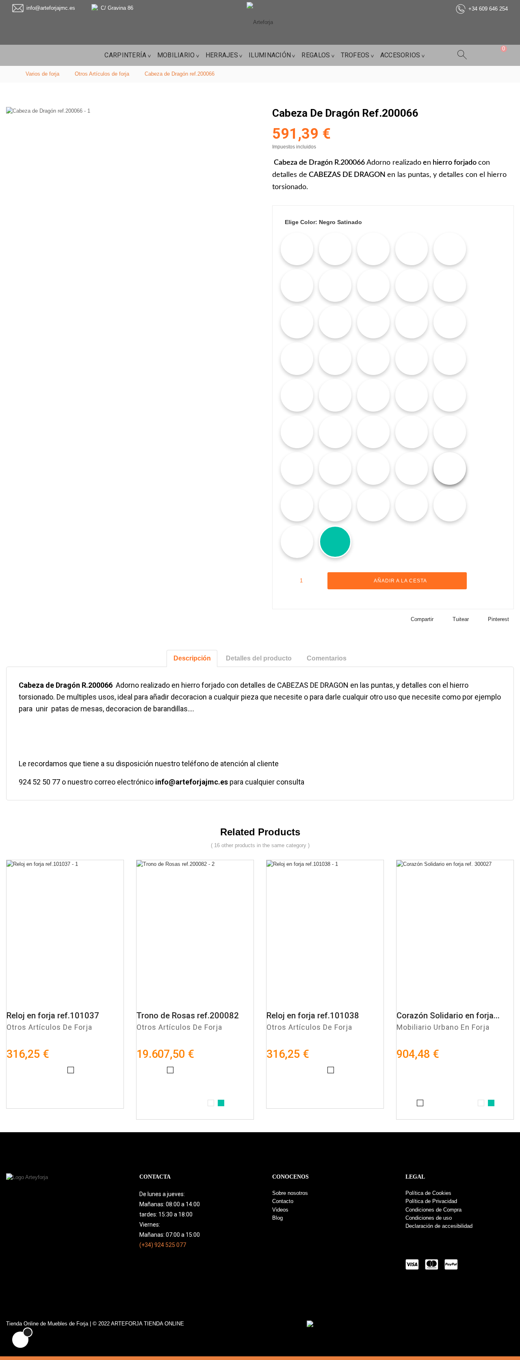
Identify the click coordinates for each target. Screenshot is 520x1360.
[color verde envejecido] (335, 541)
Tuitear (461, 619)
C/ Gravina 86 (117, 8)
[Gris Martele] (373, 468)
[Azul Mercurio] (411, 285)
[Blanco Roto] (411, 358)
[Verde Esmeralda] (449, 505)
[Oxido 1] (297, 285)
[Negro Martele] (411, 322)
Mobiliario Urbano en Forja (443, 1027)
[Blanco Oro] (297, 358)
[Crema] (373, 285)
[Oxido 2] (411, 395)
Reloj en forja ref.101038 (312, 1015)
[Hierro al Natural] (411, 249)
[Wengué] (449, 358)
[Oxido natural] (449, 249)
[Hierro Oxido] (411, 468)
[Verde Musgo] (335, 395)
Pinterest (498, 619)
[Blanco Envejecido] (297, 249)
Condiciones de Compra (433, 1210)
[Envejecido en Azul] (297, 468)
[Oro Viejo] (297, 395)
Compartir (422, 619)
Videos (280, 1210)
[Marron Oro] (373, 322)
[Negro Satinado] (449, 468)
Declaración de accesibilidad (438, 1226)
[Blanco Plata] (373, 432)
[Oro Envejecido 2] (335, 505)
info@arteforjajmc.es (50, 8)
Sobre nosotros (290, 1193)
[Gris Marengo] (449, 395)
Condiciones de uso (428, 1218)
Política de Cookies (428, 1193)
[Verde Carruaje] (373, 358)
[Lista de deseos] (481, 580)
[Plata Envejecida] (411, 505)
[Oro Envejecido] (335, 249)
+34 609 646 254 (488, 9)
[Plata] (373, 505)
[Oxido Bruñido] (297, 322)
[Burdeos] (449, 432)
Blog (277, 1218)
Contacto (282, 1201)
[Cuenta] (480, 55)
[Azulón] (411, 432)
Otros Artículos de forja (49, 1027)
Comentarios (327, 658)
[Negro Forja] (335, 285)
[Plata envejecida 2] (335, 358)
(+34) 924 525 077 (162, 1245)
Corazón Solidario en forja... (448, 1015)
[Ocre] (297, 505)
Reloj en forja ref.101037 (52, 1015)
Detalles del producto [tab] (259, 658)
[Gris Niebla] (335, 322)
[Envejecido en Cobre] (449, 322)
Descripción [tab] (192, 658)
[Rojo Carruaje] (373, 395)
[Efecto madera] (373, 249)
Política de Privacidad (431, 1201)
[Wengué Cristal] (297, 432)
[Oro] (335, 432)
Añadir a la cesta (399, 581)
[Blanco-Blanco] (297, 541)
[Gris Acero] (449, 285)
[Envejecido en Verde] (335, 468)
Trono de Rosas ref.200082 (187, 1015)
